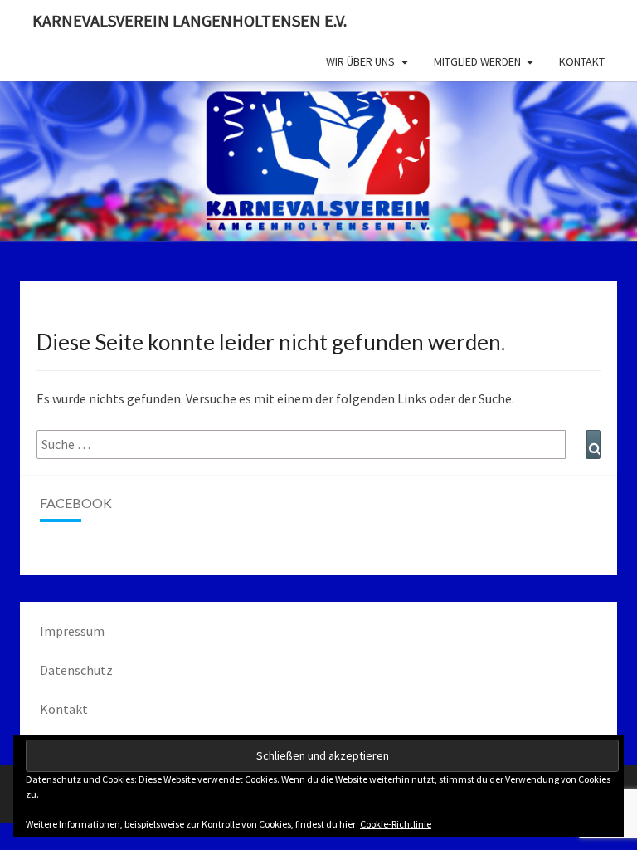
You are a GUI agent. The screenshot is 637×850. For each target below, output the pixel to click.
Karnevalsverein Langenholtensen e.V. (189, 20)
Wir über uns (360, 61)
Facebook (76, 502)
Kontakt (582, 61)
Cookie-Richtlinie (395, 824)
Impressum (72, 631)
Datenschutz (76, 670)
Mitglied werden (477, 61)
